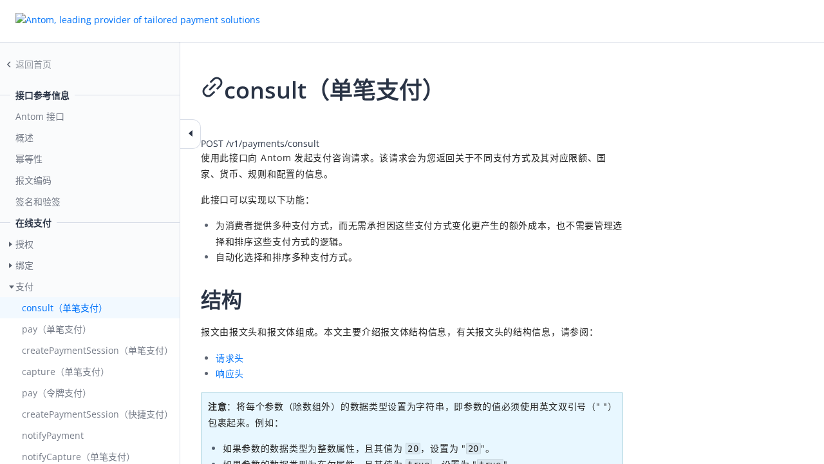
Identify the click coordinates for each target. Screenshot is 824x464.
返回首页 (33, 64)
